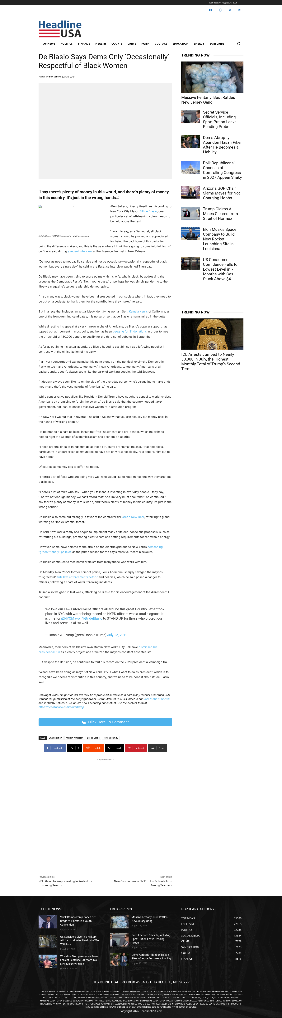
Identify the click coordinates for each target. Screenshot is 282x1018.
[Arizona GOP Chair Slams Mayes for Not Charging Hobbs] (190, 192)
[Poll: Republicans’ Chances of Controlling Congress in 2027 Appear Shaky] (190, 167)
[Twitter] (230, 10)
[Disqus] (105, 818)
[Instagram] (239, 10)
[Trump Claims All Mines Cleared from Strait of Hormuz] (190, 213)
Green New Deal (133, 517)
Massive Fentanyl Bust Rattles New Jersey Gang (208, 100)
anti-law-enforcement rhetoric (77, 577)
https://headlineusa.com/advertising (61, 707)
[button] (238, 43)
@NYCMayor (71, 618)
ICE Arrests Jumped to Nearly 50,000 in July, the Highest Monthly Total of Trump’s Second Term (210, 361)
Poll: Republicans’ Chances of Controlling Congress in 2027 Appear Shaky (222, 170)
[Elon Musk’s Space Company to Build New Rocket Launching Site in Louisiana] (190, 233)
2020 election (55, 737)
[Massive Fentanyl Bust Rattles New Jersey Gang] (212, 77)
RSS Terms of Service (157, 699)
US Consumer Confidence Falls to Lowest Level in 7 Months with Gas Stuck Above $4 (220, 269)
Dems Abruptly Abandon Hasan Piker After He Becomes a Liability (222, 144)
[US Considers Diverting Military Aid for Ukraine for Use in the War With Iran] (48, 941)
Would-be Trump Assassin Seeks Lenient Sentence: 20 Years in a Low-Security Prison (79, 960)
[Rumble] (220, 10)
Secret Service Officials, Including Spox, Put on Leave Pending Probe (220, 119)
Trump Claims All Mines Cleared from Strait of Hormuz (220, 214)
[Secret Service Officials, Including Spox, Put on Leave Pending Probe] (190, 116)
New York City (111, 737)
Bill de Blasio (148, 211)
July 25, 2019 (117, 635)
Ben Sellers (55, 76)
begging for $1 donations (130, 331)
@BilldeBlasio (92, 618)
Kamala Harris (138, 311)
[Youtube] (211, 10)
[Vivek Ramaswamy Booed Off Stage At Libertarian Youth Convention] (48, 921)
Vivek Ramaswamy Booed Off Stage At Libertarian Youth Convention (78, 921)
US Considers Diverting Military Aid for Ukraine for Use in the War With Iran (79, 940)
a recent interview (80, 251)
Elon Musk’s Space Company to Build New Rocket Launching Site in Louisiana (219, 239)
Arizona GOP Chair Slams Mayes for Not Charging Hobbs (221, 193)
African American (74, 737)
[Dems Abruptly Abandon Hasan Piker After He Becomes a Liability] (190, 141)
